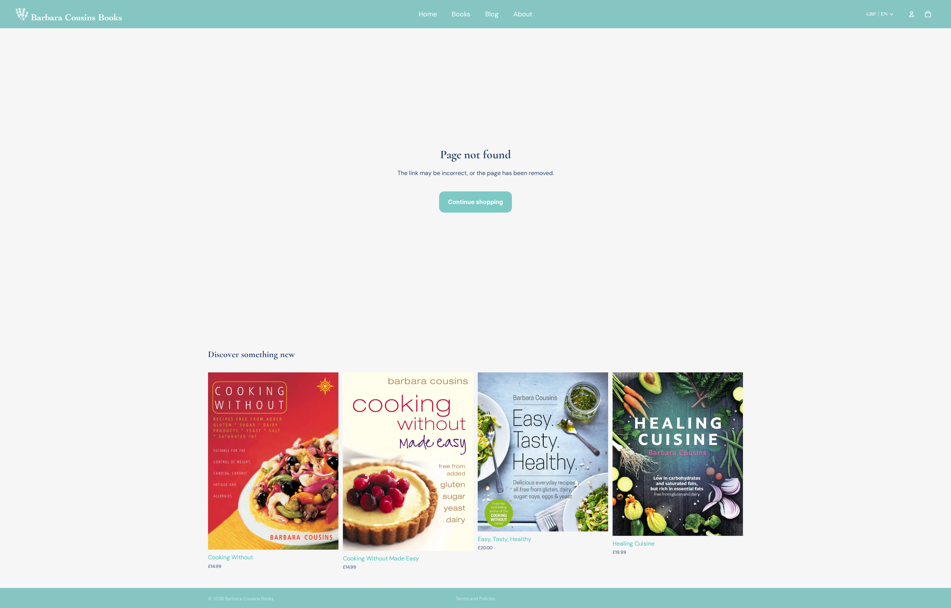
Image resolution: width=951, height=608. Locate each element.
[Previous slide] (624, 454)
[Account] (911, 14)
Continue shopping (475, 202)
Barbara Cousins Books (249, 599)
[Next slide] (732, 454)
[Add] (327, 538)
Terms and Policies (475, 599)
